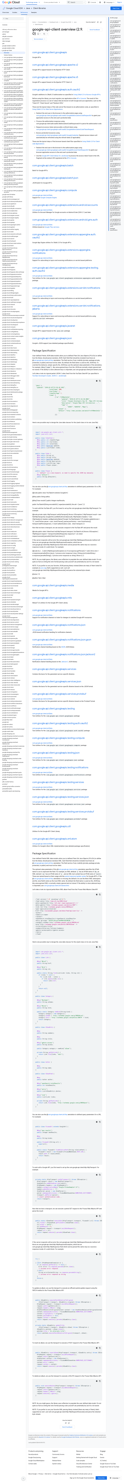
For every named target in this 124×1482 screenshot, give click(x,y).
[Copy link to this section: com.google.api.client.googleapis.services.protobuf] (88, 694)
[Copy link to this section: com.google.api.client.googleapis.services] (78, 669)
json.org (43, 568)
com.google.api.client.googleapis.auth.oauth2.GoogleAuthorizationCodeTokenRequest (65, 129)
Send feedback (95, 30)
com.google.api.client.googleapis (49, 52)
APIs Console (81, 98)
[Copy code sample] (99, 380)
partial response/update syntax (75, 876)
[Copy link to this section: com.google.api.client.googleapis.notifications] (82, 610)
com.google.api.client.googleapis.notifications (56, 610)
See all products (33, 1454)
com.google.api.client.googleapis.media (53, 585)
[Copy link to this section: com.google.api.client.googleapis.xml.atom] (79, 839)
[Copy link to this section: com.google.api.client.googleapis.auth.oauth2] (82, 90)
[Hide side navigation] (23, 1478)
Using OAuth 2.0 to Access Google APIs (86, 94)
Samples (34, 12)
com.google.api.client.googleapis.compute (54, 190)
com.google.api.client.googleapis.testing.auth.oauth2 (60, 723)
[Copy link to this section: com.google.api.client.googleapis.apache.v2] (80, 65)
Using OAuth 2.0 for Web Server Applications (47, 109)
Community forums (58, 1454)
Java (28, 8)
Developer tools (53, 22)
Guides (14, 12)
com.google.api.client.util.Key (43, 360)
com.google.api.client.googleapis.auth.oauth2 (56, 89)
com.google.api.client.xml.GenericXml (56, 886)
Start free (116, 8)
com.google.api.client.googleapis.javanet (53, 325)
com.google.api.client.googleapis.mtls (52, 597)
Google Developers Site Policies (70, 1437)
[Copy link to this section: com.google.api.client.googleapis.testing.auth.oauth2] (90, 723)
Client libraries (39, 8)
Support (54, 1457)
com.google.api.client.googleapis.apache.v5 (55, 77)
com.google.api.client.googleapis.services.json (56, 681)
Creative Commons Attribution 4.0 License (81, 1435)
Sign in (119, 2)
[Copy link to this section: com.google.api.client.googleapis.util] (72, 826)
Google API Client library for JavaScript (55, 156)
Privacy (41, 1474)
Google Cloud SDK (14, 8)
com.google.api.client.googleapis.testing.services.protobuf (63, 811)
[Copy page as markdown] (44, 34)
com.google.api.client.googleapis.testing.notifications (60, 767)
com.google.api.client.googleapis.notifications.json (58, 624)
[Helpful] (97, 22)
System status (56, 1463)
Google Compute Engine (48, 198)
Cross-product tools (51, 2)
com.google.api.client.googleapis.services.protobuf (59, 693)
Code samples (80, 1460)
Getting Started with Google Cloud (86, 1457)
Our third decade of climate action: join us (79, 1474)
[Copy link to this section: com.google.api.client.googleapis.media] (76, 585)
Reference (24, 12)
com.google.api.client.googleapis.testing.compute (58, 738)
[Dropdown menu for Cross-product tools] (60, 2)
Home (34, 22)
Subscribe (101, 1478)
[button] (12, 50)
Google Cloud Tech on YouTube (109, 1467)
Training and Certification (84, 1467)
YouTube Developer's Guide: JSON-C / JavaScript (49, 376)
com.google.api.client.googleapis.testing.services (58, 782)
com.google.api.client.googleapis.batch (52, 165)
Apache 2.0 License (44, 1437)
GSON (63, 647)
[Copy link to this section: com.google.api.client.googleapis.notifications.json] (87, 625)
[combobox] (76, 2)
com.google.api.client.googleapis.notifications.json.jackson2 (63, 654)
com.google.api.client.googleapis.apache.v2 (55, 64)
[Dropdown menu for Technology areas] (39, 2)
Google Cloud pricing (34, 1457)
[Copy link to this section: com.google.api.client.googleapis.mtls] (74, 598)
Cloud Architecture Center (84, 1463)
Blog (101, 1454)
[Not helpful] (100, 22)
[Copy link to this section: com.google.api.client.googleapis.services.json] (83, 682)
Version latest (40, 39)
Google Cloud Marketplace (36, 1460)
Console (93, 2)
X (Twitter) (103, 1460)
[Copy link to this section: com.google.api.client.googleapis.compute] (79, 190)
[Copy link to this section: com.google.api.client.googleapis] (69, 52)
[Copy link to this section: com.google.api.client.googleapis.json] (74, 338)
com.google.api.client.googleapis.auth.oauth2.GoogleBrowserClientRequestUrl (62, 150)
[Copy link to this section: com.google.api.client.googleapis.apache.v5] (80, 77)
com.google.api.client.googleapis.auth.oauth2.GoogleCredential (57, 135)
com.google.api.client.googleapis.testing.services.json (60, 796)
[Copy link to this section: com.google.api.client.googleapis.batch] (75, 166)
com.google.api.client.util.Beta (42, 195)
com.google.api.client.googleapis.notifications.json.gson (61, 639)
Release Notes (56, 1460)
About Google (32, 1474)
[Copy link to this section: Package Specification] (57, 351)
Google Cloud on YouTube (108, 1463)
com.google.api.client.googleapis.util (51, 826)
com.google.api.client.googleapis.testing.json (56, 752)
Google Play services (52, 227)
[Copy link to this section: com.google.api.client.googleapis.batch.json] (80, 178)
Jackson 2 (64, 662)
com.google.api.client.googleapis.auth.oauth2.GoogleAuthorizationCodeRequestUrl (64, 115)
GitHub (78, 1454)
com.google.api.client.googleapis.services (54, 669)
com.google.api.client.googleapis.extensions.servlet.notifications (66, 287)
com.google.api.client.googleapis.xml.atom (54, 838)
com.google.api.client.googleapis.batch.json (55, 177)
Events (102, 1457)
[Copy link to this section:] (34, 47)
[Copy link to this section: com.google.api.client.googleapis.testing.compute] (87, 738)
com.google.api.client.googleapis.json (52, 338)
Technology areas (31, 2)
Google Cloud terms (59, 1474)
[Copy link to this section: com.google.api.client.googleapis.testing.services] (86, 782)
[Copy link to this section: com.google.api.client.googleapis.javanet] (77, 326)
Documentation (42, 22)
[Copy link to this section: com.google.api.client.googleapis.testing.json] (81, 753)
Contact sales (32, 1463)
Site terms (48, 1474)
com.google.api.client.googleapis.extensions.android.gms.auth (65, 219)
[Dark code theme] (96, 380)
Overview (5, 12)
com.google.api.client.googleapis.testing (53, 708)
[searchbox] (13, 18)
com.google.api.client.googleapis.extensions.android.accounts (65, 205)
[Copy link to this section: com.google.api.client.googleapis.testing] (77, 709)
